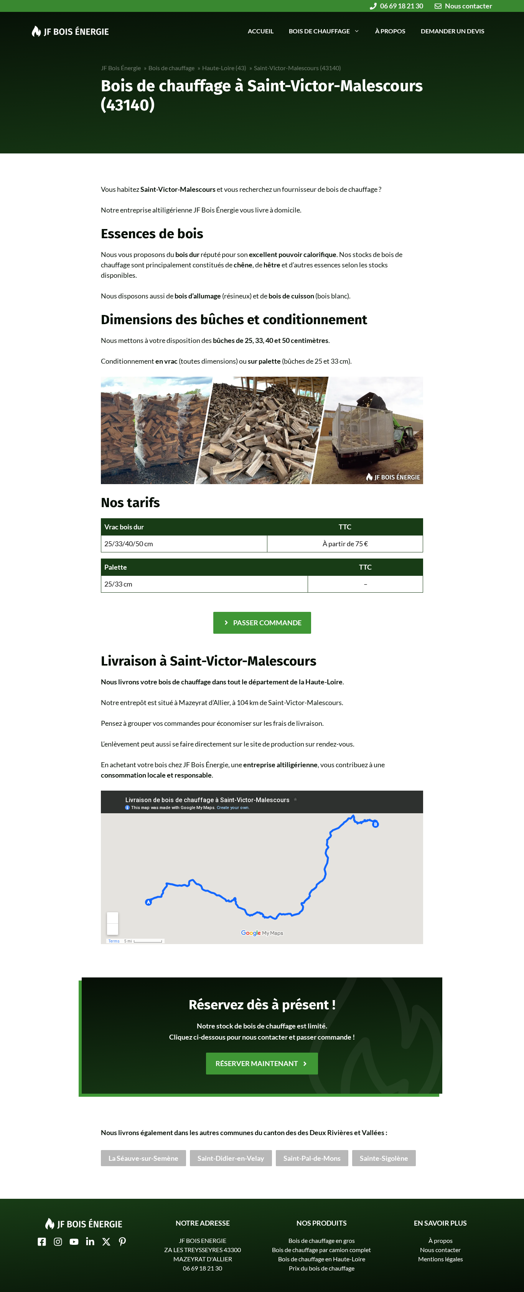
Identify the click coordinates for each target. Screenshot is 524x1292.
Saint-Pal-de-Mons (312, 1158)
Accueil (261, 31)
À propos (390, 31)
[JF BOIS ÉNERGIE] (70, 30)
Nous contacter (440, 1249)
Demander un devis (452, 31)
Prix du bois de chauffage (321, 1268)
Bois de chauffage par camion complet (321, 1249)
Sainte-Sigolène (384, 1158)
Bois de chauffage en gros (321, 1240)
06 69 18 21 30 (202, 1268)
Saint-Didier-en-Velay (231, 1158)
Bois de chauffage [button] (319, 31)
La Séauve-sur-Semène (143, 1158)
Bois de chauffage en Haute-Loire (321, 1258)
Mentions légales (440, 1258)
